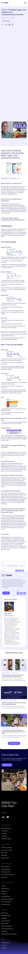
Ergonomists (4, 877)
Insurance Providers (6, 901)
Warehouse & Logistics (7, 899)
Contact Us (4, 945)
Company (3, 948)
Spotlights (4, 918)
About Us (6, 593)
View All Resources (14, 743)
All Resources (4, 913)
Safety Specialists (5, 872)
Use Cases (4, 833)
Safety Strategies (5, 915)
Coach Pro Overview (6, 847)
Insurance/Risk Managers (7, 874)
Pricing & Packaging (6, 838)
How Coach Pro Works (6, 850)
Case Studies (4, 923)
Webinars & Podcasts (6, 926)
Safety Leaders (5, 866)
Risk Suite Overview (6, 828)
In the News (4, 931)
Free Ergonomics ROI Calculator (9, 934)
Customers (4, 836)
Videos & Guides (5, 921)
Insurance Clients (5, 904)
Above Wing (4, 852)
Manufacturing (5, 888)
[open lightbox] (14, 129)
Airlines (3, 886)
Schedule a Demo (5, 942)
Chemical (3, 893)
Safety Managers (5, 869)
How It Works (4, 831)
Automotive (4, 891)
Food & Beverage (5, 896)
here (18, 178)
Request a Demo (5, 858)
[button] (25, 3)
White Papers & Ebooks (7, 928)
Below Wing (4, 855)
